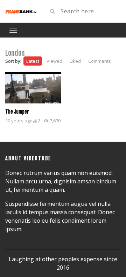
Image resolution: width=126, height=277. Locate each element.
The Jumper (17, 112)
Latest (32, 61)
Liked (75, 61)
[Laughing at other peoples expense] (21, 11)
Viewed (54, 61)
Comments (99, 61)
